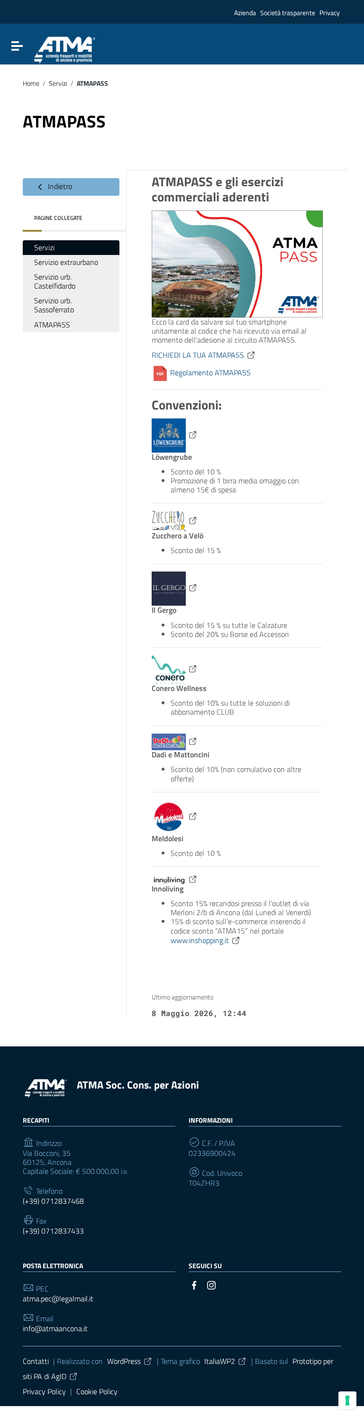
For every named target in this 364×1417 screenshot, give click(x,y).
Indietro (59, 185)
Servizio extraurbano (66, 262)
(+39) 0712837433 (53, 1230)
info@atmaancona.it (55, 1328)
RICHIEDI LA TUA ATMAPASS (198, 355)
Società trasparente (287, 13)
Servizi (58, 83)
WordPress (124, 1361)
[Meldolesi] (175, 816)
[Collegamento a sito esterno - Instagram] (211, 1284)
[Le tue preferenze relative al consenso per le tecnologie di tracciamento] (347, 1400)
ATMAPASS (52, 324)
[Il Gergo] (175, 587)
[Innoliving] (175, 879)
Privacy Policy (44, 1391)
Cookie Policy (97, 1391)
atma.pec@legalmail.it (58, 1298)
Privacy (329, 13)
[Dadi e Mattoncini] (175, 740)
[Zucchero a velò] (175, 520)
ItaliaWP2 (219, 1361)
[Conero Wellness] (175, 668)
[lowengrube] (175, 434)
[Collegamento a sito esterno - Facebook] (194, 1284)
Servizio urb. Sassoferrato (54, 305)
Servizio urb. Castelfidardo (54, 281)
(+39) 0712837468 (53, 1201)
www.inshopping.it (200, 940)
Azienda (245, 13)
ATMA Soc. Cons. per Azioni (138, 1085)
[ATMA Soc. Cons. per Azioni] (45, 1087)
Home (31, 83)
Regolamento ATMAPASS (209, 372)
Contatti (36, 1361)
